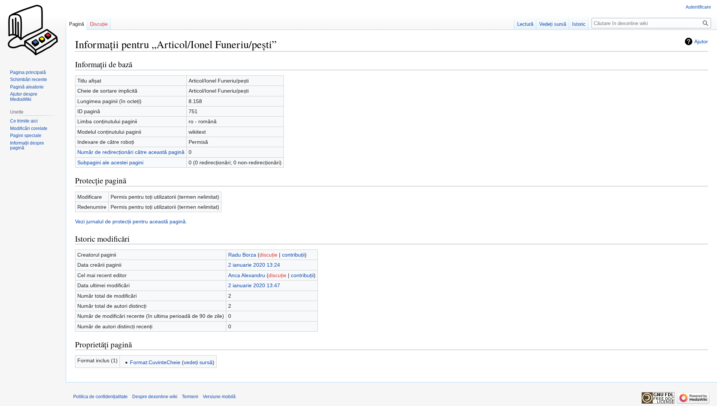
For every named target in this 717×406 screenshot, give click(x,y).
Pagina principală (28, 72)
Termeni (190, 396)
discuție (268, 255)
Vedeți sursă (552, 24)
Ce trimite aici (24, 121)
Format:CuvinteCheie (155, 362)
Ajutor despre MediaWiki (23, 97)
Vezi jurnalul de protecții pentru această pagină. (131, 221)
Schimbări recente (28, 79)
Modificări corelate (28, 128)
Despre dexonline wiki (154, 396)
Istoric (579, 24)
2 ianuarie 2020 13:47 (254, 285)
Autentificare (698, 7)
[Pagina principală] (33, 30)
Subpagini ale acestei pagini (110, 162)
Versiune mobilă (219, 396)
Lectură (525, 24)
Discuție (99, 24)
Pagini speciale (25, 135)
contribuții (293, 255)
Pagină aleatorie (27, 87)
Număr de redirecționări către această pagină (130, 152)
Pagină (76, 24)
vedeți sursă (198, 362)
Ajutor (701, 41)
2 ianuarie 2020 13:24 (254, 265)
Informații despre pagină (27, 145)
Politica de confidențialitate (100, 396)
